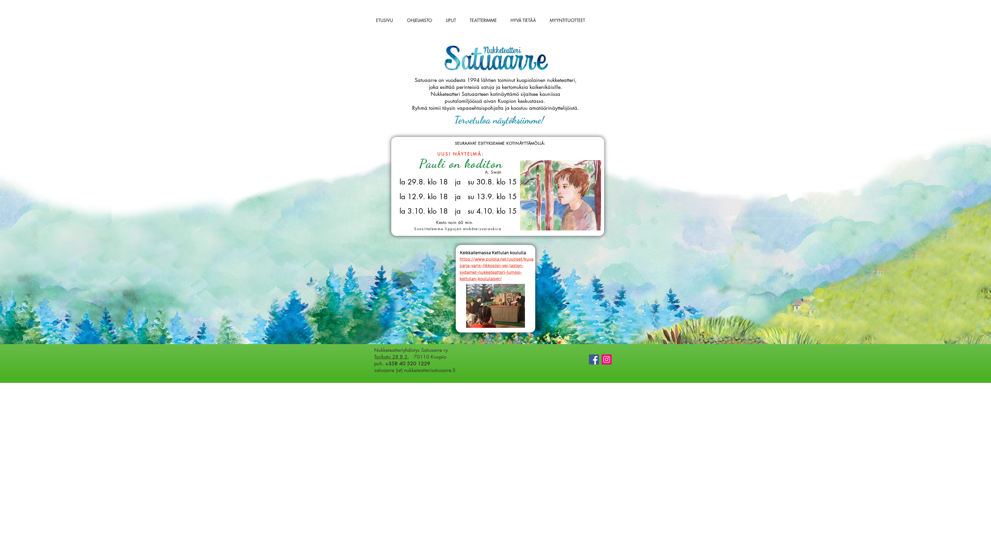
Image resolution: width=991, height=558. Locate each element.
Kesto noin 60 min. (454, 222)
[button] (419, 20)
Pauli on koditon (461, 163)
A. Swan (493, 172)
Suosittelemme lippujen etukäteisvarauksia (457, 228)
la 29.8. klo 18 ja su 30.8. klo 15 (458, 182)
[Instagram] (607, 359)
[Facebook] (594, 359)
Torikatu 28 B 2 (390, 357)
